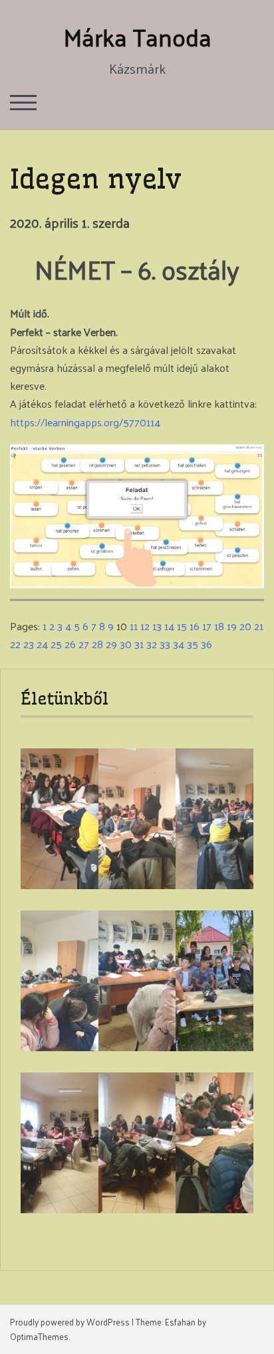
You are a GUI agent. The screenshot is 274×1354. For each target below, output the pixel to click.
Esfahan (180, 1321)
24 (42, 643)
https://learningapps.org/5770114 (85, 422)
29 (111, 643)
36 (206, 643)
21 (258, 625)
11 (134, 625)
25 (56, 643)
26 (70, 643)
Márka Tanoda (137, 36)
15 (182, 625)
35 (192, 643)
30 (126, 643)
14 (169, 625)
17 (206, 625)
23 (28, 643)
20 (245, 625)
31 (139, 643)
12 (145, 625)
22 (15, 643)
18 (219, 625)
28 (97, 643)
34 (178, 643)
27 (83, 643)
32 (151, 643)
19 (232, 625)
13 (157, 625)
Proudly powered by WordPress (70, 1321)
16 (195, 625)
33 (165, 643)
